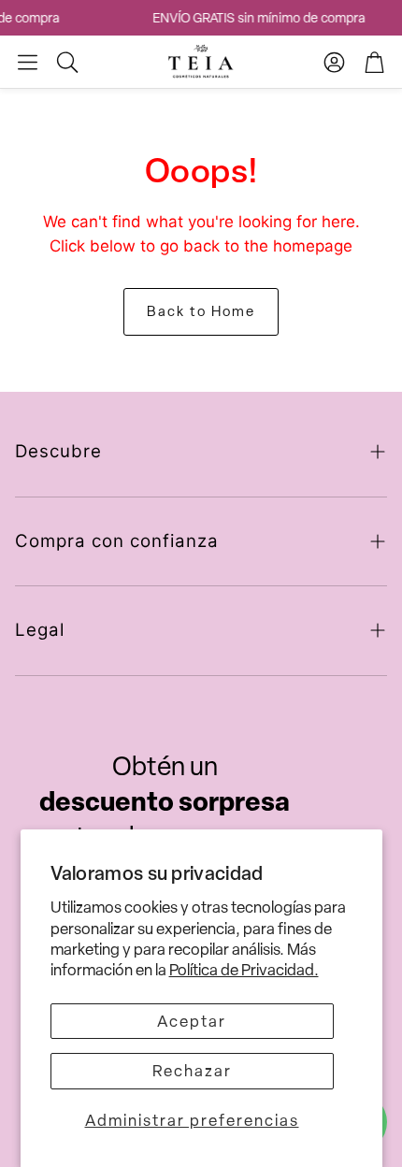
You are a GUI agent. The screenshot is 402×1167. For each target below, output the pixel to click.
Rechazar (192, 1070)
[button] (27, 62)
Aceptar (191, 1021)
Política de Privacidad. (244, 969)
